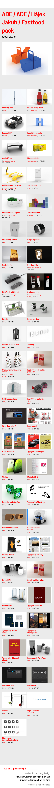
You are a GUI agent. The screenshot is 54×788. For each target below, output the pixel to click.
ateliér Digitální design (15, 768)
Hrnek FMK (6, 580)
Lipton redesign (33, 158)
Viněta (5, 711)
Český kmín (7, 265)
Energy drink (32, 426)
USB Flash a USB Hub (10, 292)
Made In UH (31, 686)
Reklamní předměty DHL (12, 186)
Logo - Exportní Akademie (33, 712)
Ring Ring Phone (33, 240)
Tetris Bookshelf (34, 213)
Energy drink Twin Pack (36, 658)
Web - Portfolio (8, 686)
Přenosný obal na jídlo (11, 213)
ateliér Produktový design (37, 773)
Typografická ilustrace (36, 502)
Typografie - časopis (35, 452)
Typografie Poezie (34, 606)
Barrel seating (33, 319)
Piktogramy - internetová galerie (10, 739)
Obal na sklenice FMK (10, 345)
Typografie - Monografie (32, 632)
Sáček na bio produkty (36, 580)
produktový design (9, 161)
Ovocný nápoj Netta (35, 108)
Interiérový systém (9, 240)
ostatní (5, 110)
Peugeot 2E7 (7, 133)
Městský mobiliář (9, 108)
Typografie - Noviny (35, 555)
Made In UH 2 (32, 477)
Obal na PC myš (8, 555)
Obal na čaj (6, 477)
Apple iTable (7, 158)
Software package (9, 399)
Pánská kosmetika (34, 133)
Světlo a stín (32, 265)
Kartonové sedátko (10, 528)
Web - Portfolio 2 (9, 426)
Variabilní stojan (34, 186)
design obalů (32, 110)
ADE (7, 15)
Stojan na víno (33, 292)
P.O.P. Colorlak (8, 452)
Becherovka (7, 606)
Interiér (5, 319)
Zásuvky (30, 345)
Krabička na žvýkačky (11, 502)
